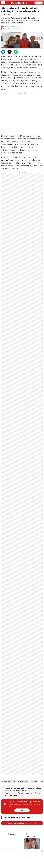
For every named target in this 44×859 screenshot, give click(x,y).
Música (35, 781)
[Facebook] (3, 52)
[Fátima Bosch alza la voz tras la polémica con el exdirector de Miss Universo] (12, 846)
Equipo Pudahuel (10, 26)
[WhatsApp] (16, 52)
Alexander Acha (9, 781)
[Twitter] (9, 52)
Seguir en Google (22, 810)
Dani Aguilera (24, 781)
